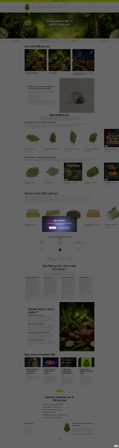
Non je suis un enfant (64, 227)
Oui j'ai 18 (52, 227)
